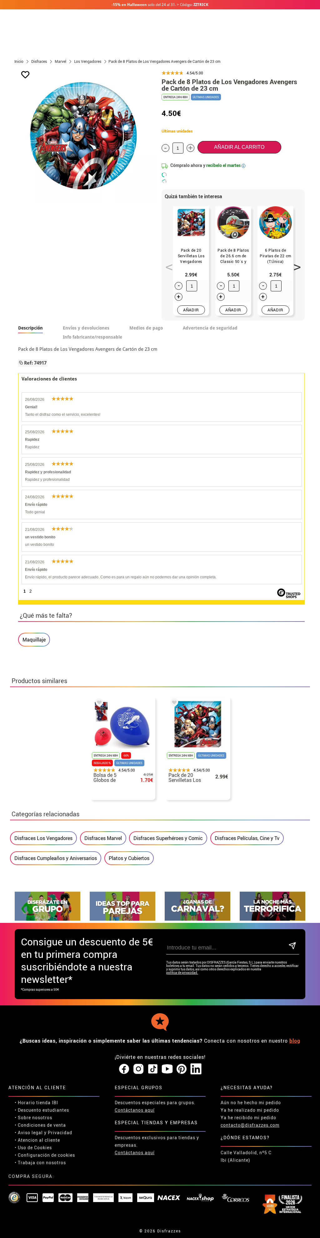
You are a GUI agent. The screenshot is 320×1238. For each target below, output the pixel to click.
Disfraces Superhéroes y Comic (168, 838)
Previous (167, 263)
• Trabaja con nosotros (40, 1162)
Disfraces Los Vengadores (43, 838)
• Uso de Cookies (33, 1147)
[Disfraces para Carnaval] (197, 919)
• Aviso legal (29, 1132)
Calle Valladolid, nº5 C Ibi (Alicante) (246, 1156)
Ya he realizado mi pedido (250, 1110)
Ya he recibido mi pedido (248, 1117)
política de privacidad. (182, 972)
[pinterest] (181, 1069)
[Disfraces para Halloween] (272, 919)
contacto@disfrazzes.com (250, 1125)
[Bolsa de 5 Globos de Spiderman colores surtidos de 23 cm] (98, 703)
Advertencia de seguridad (210, 327)
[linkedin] (196, 1069)
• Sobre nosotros (33, 1117)
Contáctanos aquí (135, 1110)
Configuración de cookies (46, 1155)
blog (294, 1040)
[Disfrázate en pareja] (122, 919)
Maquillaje (34, 639)
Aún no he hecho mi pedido (251, 1102)
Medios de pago (146, 327)
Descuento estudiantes (43, 1110)
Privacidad (60, 1132)
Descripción (30, 327)
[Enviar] (292, 946)
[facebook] (124, 1069)
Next (295, 263)
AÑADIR (191, 310)
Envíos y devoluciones (86, 327)
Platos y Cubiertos (129, 858)
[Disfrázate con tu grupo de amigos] (47, 919)
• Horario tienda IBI (36, 1102)
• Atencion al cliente (37, 1140)
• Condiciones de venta (40, 1125)
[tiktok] (153, 1069)
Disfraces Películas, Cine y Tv (247, 838)
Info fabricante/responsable (92, 337)
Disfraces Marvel (103, 838)
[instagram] (138, 1069)
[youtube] (167, 1069)
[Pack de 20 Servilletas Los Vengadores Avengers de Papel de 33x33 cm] (173, 703)
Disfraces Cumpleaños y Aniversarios (55, 858)
